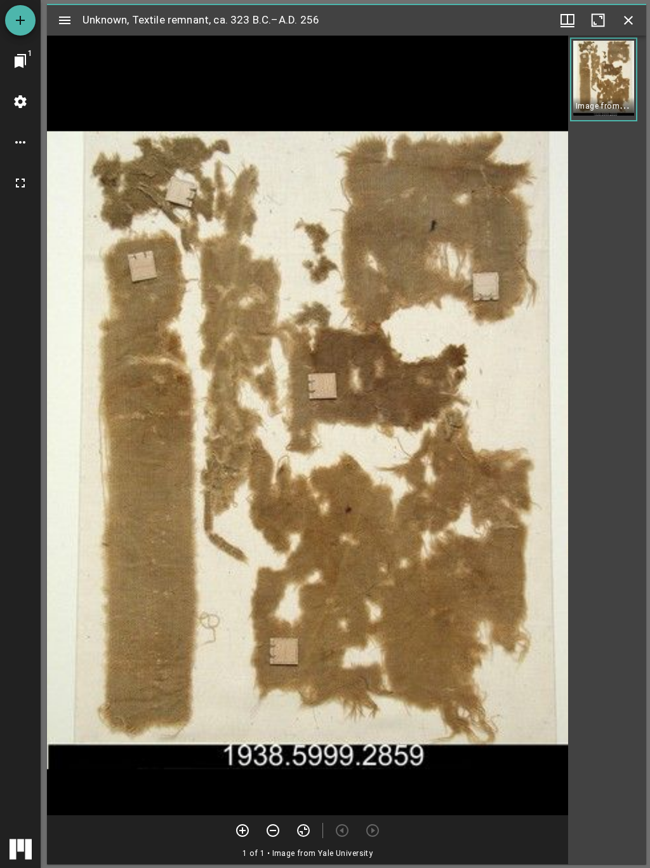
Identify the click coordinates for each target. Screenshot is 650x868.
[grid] (607, 450)
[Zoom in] (242, 830)
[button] (603, 79)
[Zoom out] (273, 830)
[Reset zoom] (303, 830)
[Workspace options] (20, 142)
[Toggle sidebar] (65, 20)
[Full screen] (20, 183)
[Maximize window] (598, 20)
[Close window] (628, 20)
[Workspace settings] (20, 101)
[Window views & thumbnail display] (567, 20)
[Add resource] (20, 20)
